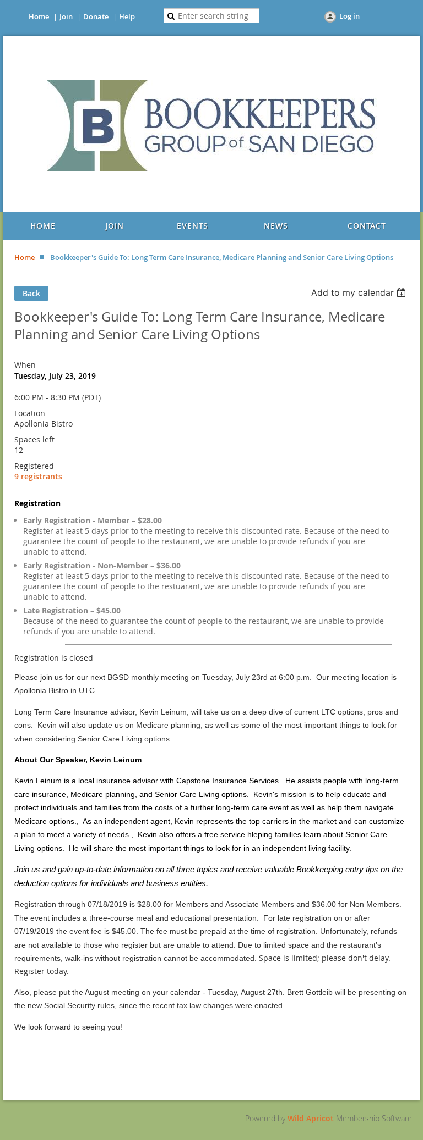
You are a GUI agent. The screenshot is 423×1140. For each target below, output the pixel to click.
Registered (34, 466)
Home (39, 16)
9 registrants (38, 476)
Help (127, 16)
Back (31, 293)
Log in (349, 16)
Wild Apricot (311, 1118)
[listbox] (360, 292)
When (25, 364)
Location (29, 413)
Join (66, 16)
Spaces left (34, 439)
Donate (96, 16)
